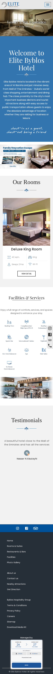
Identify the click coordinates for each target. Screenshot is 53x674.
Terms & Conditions (17, 605)
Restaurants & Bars (16, 551)
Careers (11, 616)
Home (10, 540)
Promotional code (26, 657)
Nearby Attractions (16, 584)
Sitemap (11, 621)
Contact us (12, 578)
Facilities (11, 557)
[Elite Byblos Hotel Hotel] (10, 3)
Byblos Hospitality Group (19, 599)
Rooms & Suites (14, 546)
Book (26, 665)
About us (11, 573)
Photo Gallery (13, 562)
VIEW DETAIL (26, 273)
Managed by (26, 637)
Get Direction (13, 589)
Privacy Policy (13, 610)
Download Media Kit (16, 627)
